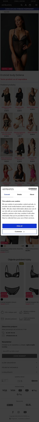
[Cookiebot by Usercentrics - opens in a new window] (28, 189)
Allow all (19, 226)
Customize (18, 231)
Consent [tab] (7, 194)
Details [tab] (19, 194)
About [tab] (32, 194)
